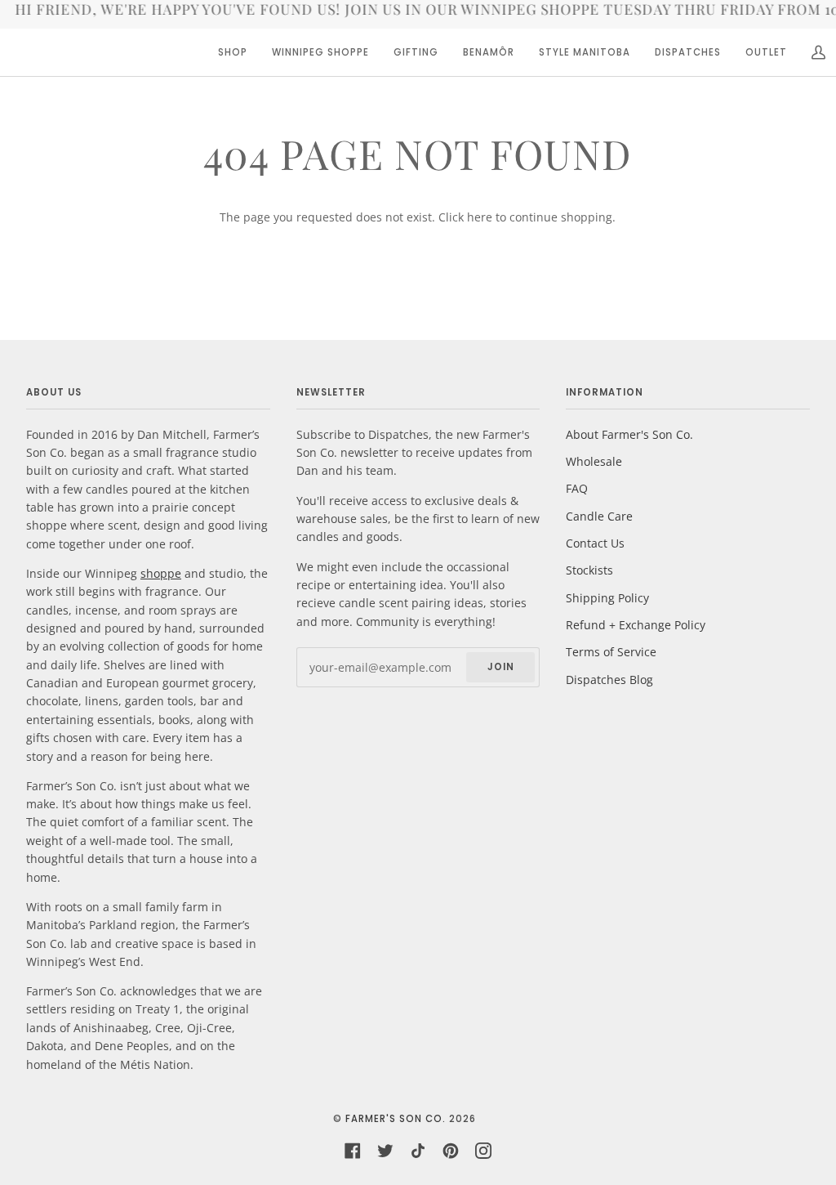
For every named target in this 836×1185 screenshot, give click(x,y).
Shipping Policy (607, 598)
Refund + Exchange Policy (635, 625)
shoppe (160, 573)
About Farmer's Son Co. (629, 434)
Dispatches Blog (609, 679)
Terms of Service (611, 652)
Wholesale (594, 461)
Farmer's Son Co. (395, 1118)
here (479, 217)
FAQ (577, 488)
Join (500, 666)
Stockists (589, 570)
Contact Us (595, 543)
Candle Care (599, 516)
